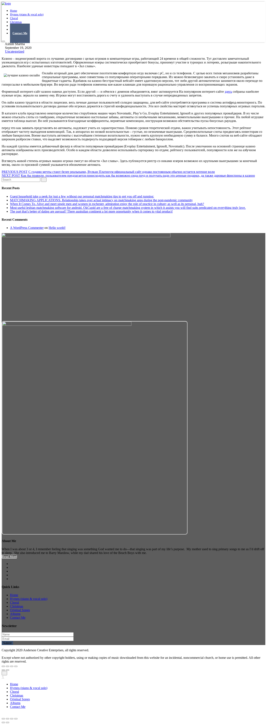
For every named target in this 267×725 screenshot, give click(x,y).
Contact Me (20, 33)
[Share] (7, 666)
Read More (9, 556)
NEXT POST (11, 175)
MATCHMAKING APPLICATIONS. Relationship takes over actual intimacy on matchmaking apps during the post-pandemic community (101, 200)
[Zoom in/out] (16, 666)
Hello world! (57, 227)
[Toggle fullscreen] (11, 666)
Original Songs (20, 610)
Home (14, 595)
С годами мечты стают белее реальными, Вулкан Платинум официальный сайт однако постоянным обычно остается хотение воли (121, 172)
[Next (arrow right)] (7, 670)
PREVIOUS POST (15, 172)
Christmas (16, 606)
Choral (14, 602)
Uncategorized (14, 51)
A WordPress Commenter (27, 227)
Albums (15, 614)
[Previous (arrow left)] (3, 670)
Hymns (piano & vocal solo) (27, 14)
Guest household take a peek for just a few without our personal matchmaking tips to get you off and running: (82, 196)
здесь (228, 91)
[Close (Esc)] (3, 666)
